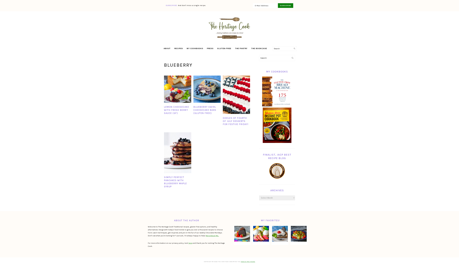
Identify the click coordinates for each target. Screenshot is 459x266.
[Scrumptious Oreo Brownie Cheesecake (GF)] (280, 234)
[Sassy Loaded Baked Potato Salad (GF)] (299, 234)
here (190, 243)
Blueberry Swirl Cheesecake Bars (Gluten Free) (204, 110)
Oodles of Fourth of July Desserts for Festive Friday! (236, 121)
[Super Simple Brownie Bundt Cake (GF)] (242, 234)
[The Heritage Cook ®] (229, 40)
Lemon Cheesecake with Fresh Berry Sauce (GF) (176, 110)
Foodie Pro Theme (248, 261)
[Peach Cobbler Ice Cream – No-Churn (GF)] (261, 234)
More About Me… (212, 236)
